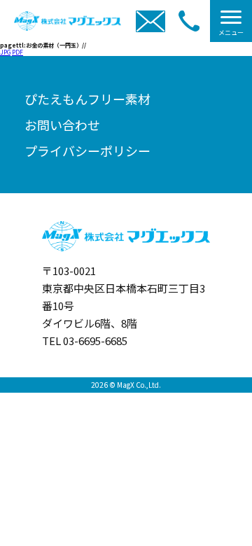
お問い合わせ (62, 124)
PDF (17, 52)
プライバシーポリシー (87, 150)
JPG (5, 52)
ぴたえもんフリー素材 (87, 99)
